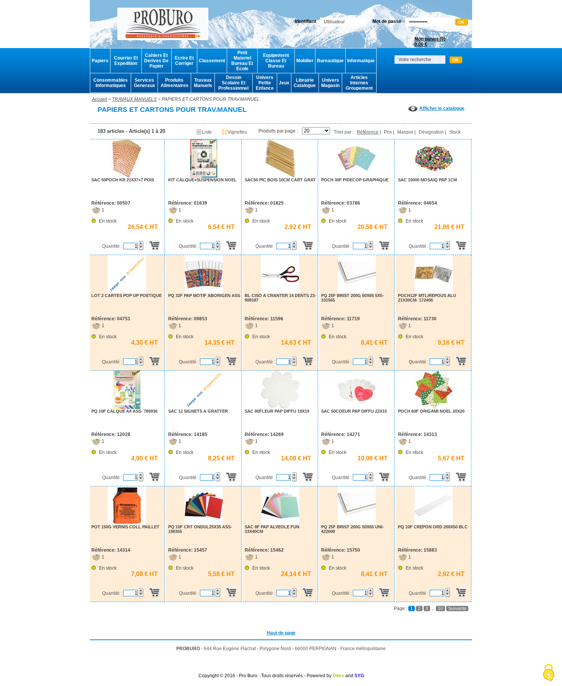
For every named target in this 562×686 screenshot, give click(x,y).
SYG (359, 675)
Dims (338, 675)
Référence (367, 132)
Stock (455, 132)
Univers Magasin (330, 82)
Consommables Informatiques (110, 82)
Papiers (100, 60)
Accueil (99, 99)
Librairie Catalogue (305, 82)
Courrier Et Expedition (126, 60)
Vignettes (237, 132)
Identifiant (305, 21)
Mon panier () (429, 41)
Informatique (361, 60)
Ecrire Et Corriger (184, 60)
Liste (207, 132)
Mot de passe (386, 21)
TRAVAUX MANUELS (134, 99)
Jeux (284, 83)
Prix (388, 132)
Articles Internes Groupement (359, 83)
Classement (212, 60)
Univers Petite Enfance (265, 83)
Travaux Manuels (203, 82)
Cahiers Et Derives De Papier (156, 61)
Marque (405, 132)
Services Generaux (144, 82)
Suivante (457, 608)
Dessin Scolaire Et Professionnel (233, 83)
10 (440, 608)
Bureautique (330, 60)
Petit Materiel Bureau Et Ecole (242, 60)
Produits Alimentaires (174, 82)
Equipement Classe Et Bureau (276, 61)
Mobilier (304, 60)
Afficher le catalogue (442, 108)
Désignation (431, 132)
